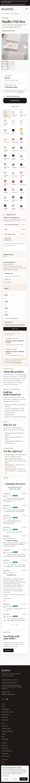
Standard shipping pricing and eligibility (15, 324)
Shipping (4, 734)
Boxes (7, 13)
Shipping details (20, 91)
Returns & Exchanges (7, 750)
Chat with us (8, 650)
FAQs (3, 736)
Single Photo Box (9, 465)
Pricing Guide (5, 720)
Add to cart (15, 328)
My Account (4, 745)
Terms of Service (6, 756)
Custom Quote (5, 748)
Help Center (4, 726)
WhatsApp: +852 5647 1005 (8, 694)
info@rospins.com (6, 692)
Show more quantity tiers (12, 318)
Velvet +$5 (15, 106)
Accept (23, 779)
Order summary (8, 322)
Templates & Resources (7, 731)
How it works (8, 238)
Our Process (5, 717)
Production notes (7, 240)
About (3, 762)
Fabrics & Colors (5, 714)
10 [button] (16, 625)
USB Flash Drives (9, 454)
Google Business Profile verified (9, 682)
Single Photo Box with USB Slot (13, 458)
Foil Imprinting (5, 739)
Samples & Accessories (7, 712)
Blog (3, 765)
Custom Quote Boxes (10, 469)
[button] (5, 31)
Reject (15, 779)
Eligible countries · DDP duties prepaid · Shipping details (13, 4)
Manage (6, 779)
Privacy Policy (5, 753)
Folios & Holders (5, 709)
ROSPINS (6, 670)
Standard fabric (15, 100)
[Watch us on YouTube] (7, 699)
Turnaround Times (6, 728)
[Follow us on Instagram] (3, 699)
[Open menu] (26, 8)
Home (3, 13)
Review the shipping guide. (15, 362)
